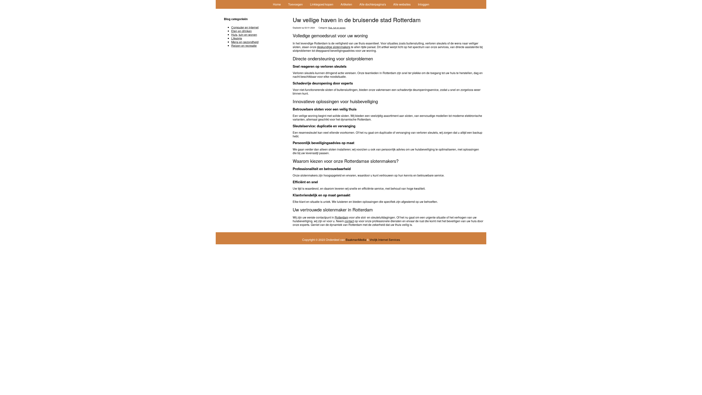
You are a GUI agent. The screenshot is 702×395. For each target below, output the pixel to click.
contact (349, 221)
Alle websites (402, 4)
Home (277, 4)
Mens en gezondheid (244, 42)
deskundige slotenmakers (333, 47)
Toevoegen (295, 4)
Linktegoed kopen (321, 4)
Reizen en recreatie (244, 46)
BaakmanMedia (356, 240)
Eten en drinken (241, 31)
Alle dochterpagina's (372, 4)
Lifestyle (236, 38)
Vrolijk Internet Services (385, 240)
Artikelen (346, 4)
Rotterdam (341, 217)
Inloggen (423, 4)
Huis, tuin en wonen (337, 27)
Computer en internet (244, 27)
